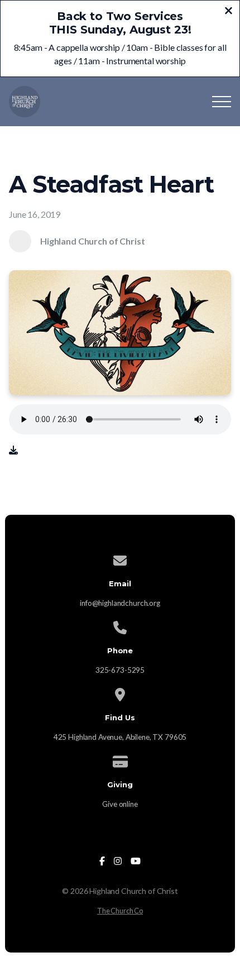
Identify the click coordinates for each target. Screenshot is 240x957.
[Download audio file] (13, 450)
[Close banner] (228, 12)
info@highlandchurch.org (120, 603)
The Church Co (120, 910)
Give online (119, 804)
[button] (221, 101)
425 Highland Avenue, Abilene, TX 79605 (120, 737)
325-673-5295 (120, 670)
